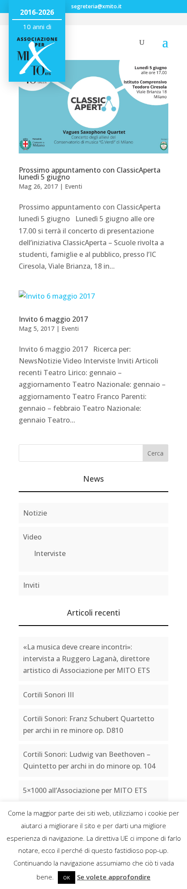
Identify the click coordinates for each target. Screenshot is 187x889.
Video (32, 537)
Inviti (31, 585)
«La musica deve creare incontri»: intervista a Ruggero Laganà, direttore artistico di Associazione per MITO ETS (86, 658)
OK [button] (66, 877)
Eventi (73, 186)
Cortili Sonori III (48, 694)
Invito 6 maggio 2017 (53, 319)
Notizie (35, 513)
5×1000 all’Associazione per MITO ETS (85, 790)
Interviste (50, 553)
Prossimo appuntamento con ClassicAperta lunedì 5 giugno (89, 173)
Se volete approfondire (113, 876)
